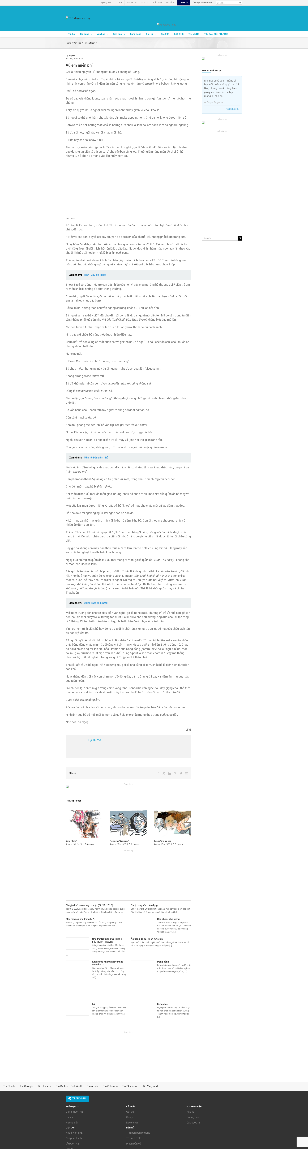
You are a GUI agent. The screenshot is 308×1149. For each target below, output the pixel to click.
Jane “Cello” (71, 841)
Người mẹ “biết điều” (119, 841)
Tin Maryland (150, 1086)
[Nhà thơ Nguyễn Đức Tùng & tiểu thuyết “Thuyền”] (77, 943)
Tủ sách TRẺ (133, 1138)
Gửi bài (130, 1111)
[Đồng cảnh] (142, 967)
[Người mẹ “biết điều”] (128, 811)
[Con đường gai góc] (172, 811)
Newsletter (132, 1122)
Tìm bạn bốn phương (138, 1132)
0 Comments (90, 844)
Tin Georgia (26, 1086)
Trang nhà (79, 1098)
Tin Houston (44, 1086)
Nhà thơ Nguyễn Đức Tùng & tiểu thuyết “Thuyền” (107, 940)
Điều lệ (69, 1117)
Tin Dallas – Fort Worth (69, 1086)
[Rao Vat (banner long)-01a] (199, 13)
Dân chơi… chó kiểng (168, 919)
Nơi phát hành (74, 1138)
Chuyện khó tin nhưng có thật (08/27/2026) (89, 905)
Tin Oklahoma (130, 1086)
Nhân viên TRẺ (74, 1132)
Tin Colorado (110, 1086)
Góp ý (129, 1117)
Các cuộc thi (194, 1122)
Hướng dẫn (72, 1122)
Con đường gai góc (162, 841)
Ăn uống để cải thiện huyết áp (147, 938)
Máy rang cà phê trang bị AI (80, 919)
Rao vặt (191, 1111)
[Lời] (77, 1009)
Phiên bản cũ (133, 1143)
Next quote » (233, 108)
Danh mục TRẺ (74, 1111)
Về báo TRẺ (72, 1143)
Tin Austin (92, 1086)
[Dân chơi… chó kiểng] (142, 924)
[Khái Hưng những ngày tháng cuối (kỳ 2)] (77, 979)
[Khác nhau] (142, 1013)
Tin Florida (9, 1086)
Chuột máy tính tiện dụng (144, 905)
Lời (93, 1004)
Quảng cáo (193, 1117)
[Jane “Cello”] (84, 811)
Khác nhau (162, 1004)
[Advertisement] (128, 874)
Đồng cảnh (163, 961)
